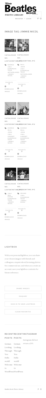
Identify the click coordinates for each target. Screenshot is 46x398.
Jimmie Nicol (11, 74)
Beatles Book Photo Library (14, 389)
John (22, 66)
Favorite (9, 82)
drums (23, 193)
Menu (35, 14)
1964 (10, 67)
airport (11, 136)
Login (28, 19)
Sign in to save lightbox (23, 304)
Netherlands (13, 72)
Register (19, 19)
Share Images (23, 288)
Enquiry (23, 296)
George (11, 64)
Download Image (9, 90)
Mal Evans (10, 196)
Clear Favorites (23, 312)
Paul (22, 64)
